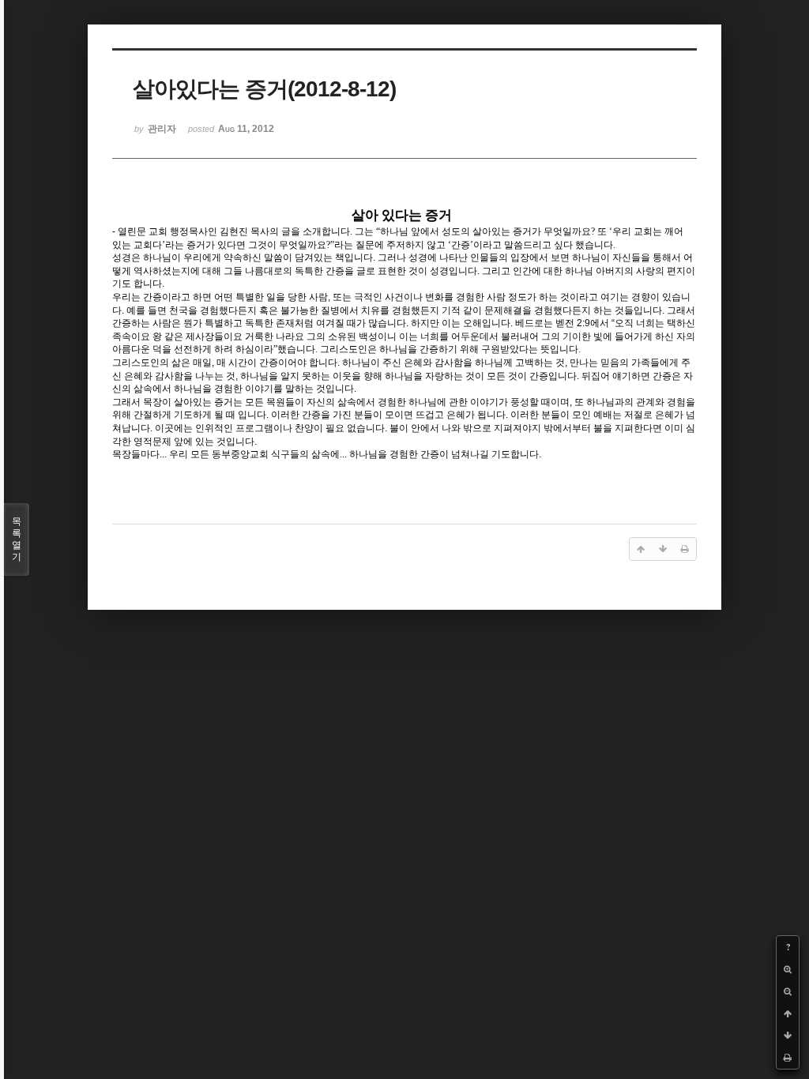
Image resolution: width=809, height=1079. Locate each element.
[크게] (788, 969)
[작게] (788, 991)
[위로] (788, 1013)
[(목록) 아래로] (788, 1035)
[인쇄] (788, 1058)
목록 (16, 539)
